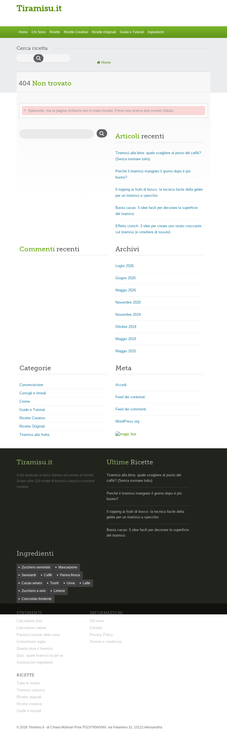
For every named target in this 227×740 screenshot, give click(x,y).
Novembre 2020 (128, 302)
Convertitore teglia (31, 642)
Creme (24, 401)
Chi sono (97, 621)
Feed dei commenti (130, 409)
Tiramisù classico (31, 690)
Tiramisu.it (39, 8)
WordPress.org (127, 421)
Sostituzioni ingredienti (35, 662)
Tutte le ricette (28, 683)
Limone (59, 591)
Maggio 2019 (125, 339)
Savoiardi (29, 575)
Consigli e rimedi (32, 393)
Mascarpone (67, 567)
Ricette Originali (104, 32)
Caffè (48, 575)
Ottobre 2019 (125, 327)
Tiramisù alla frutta (34, 435)
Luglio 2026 (124, 266)
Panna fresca (70, 575)
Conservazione (31, 385)
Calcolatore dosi (29, 621)
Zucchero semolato (36, 567)
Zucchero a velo (34, 591)
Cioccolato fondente (37, 599)
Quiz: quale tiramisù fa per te (40, 655)
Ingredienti (156, 32)
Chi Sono (39, 32)
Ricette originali (29, 697)
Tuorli (54, 583)
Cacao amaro (32, 583)
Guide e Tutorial (132, 32)
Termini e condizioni (106, 642)
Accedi (121, 385)
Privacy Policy (101, 635)
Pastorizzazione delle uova (38, 635)
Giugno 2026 (125, 278)
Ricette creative (29, 704)
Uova (71, 583)
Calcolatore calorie (31, 628)
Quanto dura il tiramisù (35, 648)
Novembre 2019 (128, 314)
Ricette (55, 32)
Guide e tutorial (29, 711)
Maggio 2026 (125, 290)
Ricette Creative (76, 32)
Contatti (96, 628)
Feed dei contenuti (130, 397)
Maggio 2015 (125, 351)
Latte (86, 583)
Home (23, 32)
